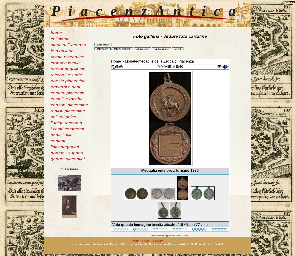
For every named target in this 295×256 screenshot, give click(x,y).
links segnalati (65, 147)
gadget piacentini (68, 159)
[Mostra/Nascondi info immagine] (117, 66)
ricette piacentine (67, 56)
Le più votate (162, 49)
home (56, 32)
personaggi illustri (68, 68)
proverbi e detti (65, 86)
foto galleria (62, 50)
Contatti (158, 241)
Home (116, 61)
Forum (146, 241)
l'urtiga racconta (66, 122)
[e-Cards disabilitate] (219, 66)
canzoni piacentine (69, 104)
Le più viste (142, 49)
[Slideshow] (121, 66)
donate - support (67, 153)
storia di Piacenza (68, 44)
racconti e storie (66, 74)
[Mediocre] (140, 230)
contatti (58, 141)
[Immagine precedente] (223, 66)
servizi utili (61, 135)
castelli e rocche (67, 98)
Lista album (103, 44)
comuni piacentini (68, 92)
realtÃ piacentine (68, 110)
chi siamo (60, 38)
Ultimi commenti (122, 49)
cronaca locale (65, 62)
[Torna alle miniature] (113, 66)
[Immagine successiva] (227, 66)
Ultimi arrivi (102, 49)
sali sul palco (63, 116)
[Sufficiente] (160, 230)
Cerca (178, 49)
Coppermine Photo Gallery (176, 236)
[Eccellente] (199, 230)
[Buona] (179, 230)
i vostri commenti (67, 128)
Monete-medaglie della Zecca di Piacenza (159, 61)
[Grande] (219, 230)
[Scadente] (120, 230)
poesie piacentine (68, 80)
